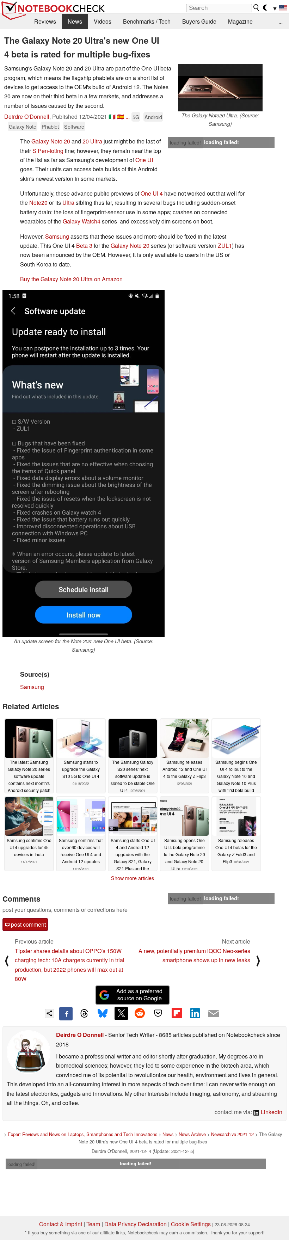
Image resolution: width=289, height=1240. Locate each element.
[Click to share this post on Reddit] (139, 1013)
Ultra (68, 202)
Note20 (38, 202)
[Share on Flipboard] (176, 1013)
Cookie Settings (191, 1224)
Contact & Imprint (60, 1224)
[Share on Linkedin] (195, 1013)
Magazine (240, 21)
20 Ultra (92, 141)
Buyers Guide (199, 21)
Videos (102, 21)
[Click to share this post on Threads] (84, 1013)
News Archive (192, 1134)
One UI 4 (152, 193)
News (75, 21)
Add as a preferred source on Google (139, 994)
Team (93, 1224)
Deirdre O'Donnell (26, 116)
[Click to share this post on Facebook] (66, 1013)
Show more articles (132, 878)
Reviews (45, 21)
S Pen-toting (47, 151)
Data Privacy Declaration (135, 1224)
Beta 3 (84, 245)
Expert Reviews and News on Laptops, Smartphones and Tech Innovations (82, 1134)
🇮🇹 (112, 116)
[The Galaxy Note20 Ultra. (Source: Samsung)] (220, 87)
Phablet (50, 126)
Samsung (57, 236)
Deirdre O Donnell (80, 1035)
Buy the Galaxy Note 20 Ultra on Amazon (71, 279)
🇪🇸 (120, 116)
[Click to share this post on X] (121, 1013)
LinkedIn (270, 1112)
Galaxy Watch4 (81, 221)
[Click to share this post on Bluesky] (102, 1013)
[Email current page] (213, 1013)
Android (153, 117)
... (280, 21)
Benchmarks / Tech (147, 21)
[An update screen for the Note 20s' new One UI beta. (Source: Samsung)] (83, 464)
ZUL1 (225, 245)
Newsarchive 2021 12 (232, 1134)
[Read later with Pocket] (158, 1013)
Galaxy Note (22, 126)
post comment (28, 924)
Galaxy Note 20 (50, 141)
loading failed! (185, 142)
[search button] (256, 7)
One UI (144, 160)
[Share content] (49, 1013)
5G (136, 117)
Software (74, 126)
